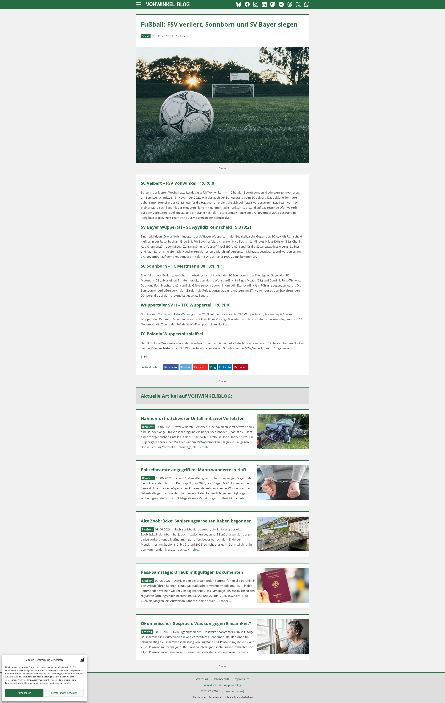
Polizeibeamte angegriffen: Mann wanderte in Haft (193, 469)
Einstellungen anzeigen (64, 692)
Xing (213, 367)
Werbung (202, 679)
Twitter (185, 367)
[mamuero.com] (233, 691)
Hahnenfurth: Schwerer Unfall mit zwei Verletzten (193, 418)
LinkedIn (225, 367)
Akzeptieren (24, 692)
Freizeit (147, 632)
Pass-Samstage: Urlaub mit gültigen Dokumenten (192, 572)
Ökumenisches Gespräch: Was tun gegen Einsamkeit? (196, 623)
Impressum (241, 679)
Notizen (147, 529)
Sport (145, 36)
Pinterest (240, 367)
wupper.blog (232, 685)
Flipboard (200, 367)
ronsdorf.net (212, 685)
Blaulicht (147, 427)
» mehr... (206, 447)
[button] (81, 660)
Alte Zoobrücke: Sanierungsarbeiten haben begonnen (196, 521)
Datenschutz (221, 679)
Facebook (170, 367)
